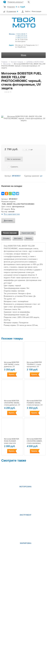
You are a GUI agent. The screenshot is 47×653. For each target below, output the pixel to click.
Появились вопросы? (15, 2)
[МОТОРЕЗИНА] (9, 474)
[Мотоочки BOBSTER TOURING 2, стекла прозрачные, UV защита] (35, 352)
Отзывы (6, 238)
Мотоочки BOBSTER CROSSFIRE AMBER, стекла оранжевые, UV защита (34, 442)
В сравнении (11, 11)
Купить (12, 374)
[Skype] (13, 193)
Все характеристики (12, 214)
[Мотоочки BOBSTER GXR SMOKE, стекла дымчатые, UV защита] (12, 352)
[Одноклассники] (6, 193)
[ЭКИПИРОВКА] (9, 531)
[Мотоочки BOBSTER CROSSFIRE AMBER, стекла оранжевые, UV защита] (35, 428)
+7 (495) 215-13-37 (21, 38)
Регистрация (36, 11)
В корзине (11, 7)
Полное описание (10, 233)
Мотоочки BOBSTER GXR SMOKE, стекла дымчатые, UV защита (11, 365)
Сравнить (14, 167)
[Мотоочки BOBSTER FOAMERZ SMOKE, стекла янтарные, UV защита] (35, 390)
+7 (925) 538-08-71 (21, 34)
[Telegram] (17, 193)
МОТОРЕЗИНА (25, 487)
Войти (27, 11)
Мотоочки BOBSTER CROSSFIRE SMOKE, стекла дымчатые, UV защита (12, 404)
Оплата (29, 238)
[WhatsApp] (10, 193)
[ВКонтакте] (2, 193)
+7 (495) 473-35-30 (21, 36)
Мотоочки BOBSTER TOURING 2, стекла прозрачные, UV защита (34, 365)
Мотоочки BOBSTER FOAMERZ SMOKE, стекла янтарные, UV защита (35, 404)
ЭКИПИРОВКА (25, 543)
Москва (12, 34)
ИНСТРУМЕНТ (25, 515)
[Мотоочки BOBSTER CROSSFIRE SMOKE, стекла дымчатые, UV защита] (12, 390)
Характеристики (28, 233)
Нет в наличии (13, 159)
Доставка (8, 220)
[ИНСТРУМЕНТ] (9, 502)
